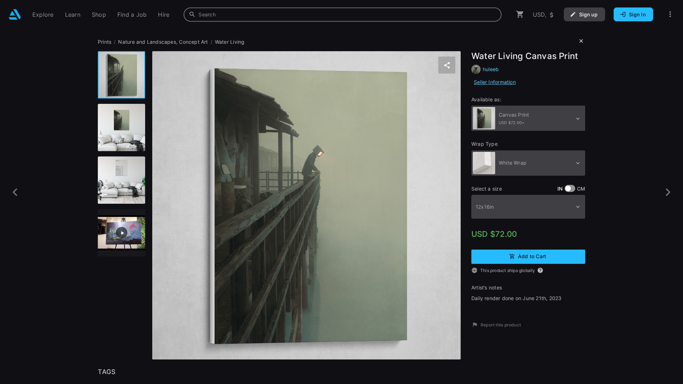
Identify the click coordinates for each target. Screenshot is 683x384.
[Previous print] (15, 192)
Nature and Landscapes (147, 42)
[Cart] (520, 14)
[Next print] (668, 192)
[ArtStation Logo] (15, 14)
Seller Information (495, 82)
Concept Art (193, 42)
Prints (104, 42)
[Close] (581, 41)
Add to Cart (532, 256)
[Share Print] (446, 65)
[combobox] (343, 14)
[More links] (670, 14)
